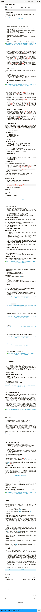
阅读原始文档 (7, 575)
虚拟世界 (3, 1)
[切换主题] (39, 1)
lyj (6, 6)
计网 (6, 577)
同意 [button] (39, 610)
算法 (28, 239)
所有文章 (26, 1)
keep (14, 223)
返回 (33, 577)
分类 (32, 1)
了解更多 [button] (17, 610)
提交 (34, 598)
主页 (35, 577)
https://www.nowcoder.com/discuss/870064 (15, 569)
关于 (34, 1)
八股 (8, 577)
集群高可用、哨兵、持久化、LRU (29, 579)
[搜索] (37, 1)
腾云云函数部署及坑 (9, 579)
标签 (29, 1)
